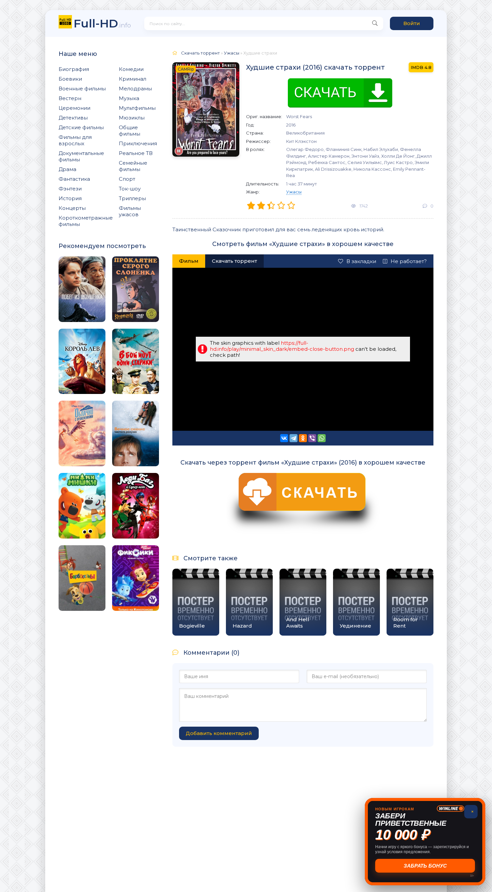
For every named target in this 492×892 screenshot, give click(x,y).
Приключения (138, 143)
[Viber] (312, 438)
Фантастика (74, 179)
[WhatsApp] (322, 438)
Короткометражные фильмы (86, 221)
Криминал (132, 79)
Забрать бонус (425, 866)
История (70, 198)
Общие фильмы (129, 130)
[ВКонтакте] (284, 438)
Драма (67, 169)
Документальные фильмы (81, 156)
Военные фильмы (82, 88)
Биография (74, 69)
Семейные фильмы (133, 166)
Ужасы (294, 191)
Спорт (127, 179)
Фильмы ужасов (130, 211)
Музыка (129, 98)
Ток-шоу (130, 188)
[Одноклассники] (303, 438)
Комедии (131, 69)
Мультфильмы (137, 108)
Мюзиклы (132, 117)
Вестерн (70, 98)
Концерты (72, 208)
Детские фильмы (81, 127)
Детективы (73, 117)
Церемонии (74, 108)
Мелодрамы (135, 88)
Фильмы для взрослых (75, 140)
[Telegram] (294, 438)
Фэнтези (70, 188)
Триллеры (132, 198)
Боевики (70, 79)
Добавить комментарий (219, 733)
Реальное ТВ (136, 153)
